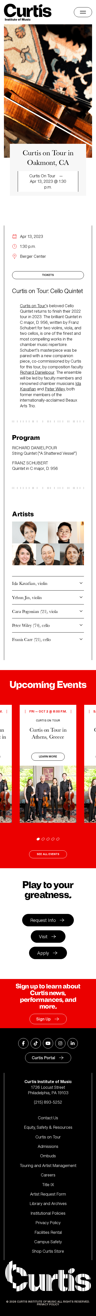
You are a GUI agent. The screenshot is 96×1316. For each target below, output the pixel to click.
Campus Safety (48, 1241)
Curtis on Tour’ (33, 306)
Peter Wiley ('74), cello (30, 625)
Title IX (48, 1184)
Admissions (48, 1146)
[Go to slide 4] (52, 839)
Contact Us (48, 1118)
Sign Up (43, 1019)
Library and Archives (48, 1203)
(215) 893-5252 (48, 1102)
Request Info (43, 920)
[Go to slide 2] (43, 839)
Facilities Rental (48, 1232)
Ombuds (48, 1156)
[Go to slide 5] (57, 839)
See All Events (48, 854)
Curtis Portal (43, 1058)
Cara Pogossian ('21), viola (35, 611)
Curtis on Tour (48, 1137)
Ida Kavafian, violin (30, 583)
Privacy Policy (48, 1222)
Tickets (48, 275)
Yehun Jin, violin (27, 597)
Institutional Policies (48, 1213)
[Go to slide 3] (48, 839)
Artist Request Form (48, 1194)
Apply (43, 953)
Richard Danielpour (37, 372)
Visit (43, 936)
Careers (48, 1175)
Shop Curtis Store (48, 1251)
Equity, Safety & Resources (48, 1127)
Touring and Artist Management (48, 1165)
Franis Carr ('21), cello (31, 639)
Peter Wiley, (55, 389)
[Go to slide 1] (38, 839)
